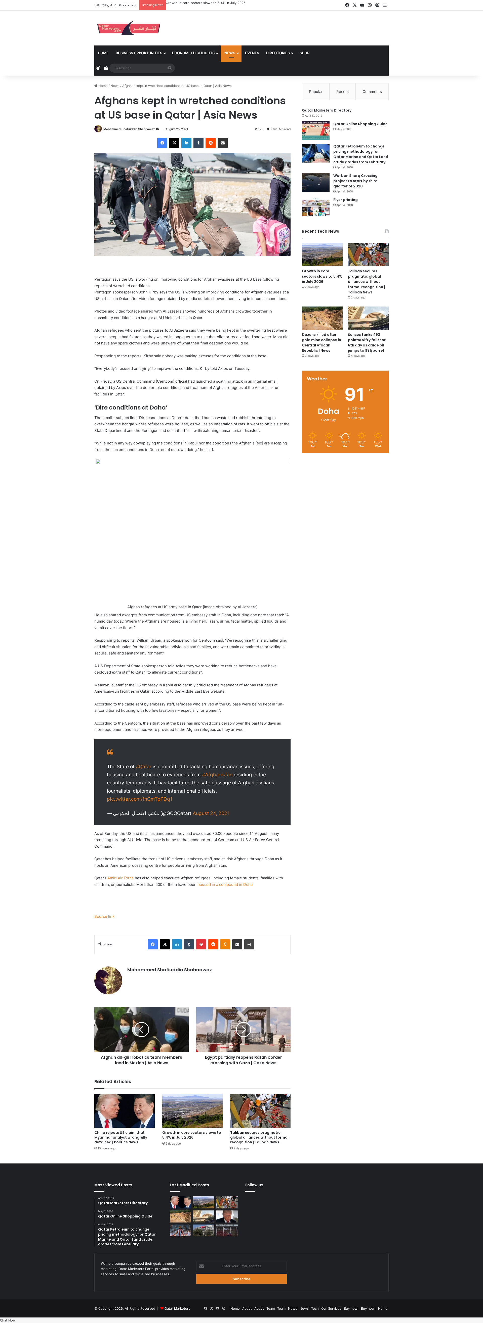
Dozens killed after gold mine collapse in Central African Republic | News (321, 342)
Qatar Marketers (177, 1308)
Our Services (331, 1308)
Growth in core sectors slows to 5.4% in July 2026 (191, 1135)
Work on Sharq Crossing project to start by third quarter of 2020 (355, 181)
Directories (278, 53)
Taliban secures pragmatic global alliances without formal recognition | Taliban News (232, 3)
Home (103, 53)
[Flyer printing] (316, 206)
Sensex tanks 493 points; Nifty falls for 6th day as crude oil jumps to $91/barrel (367, 342)
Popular (316, 91)
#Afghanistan (217, 775)
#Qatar (143, 767)
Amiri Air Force (120, 878)
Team (270, 1308)
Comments (372, 91)
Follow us (254, 1185)
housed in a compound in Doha (225, 884)
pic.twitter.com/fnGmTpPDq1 (139, 799)
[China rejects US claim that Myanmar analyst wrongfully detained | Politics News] (124, 1111)
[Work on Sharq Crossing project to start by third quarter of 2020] (316, 182)
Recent (342, 91)
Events (252, 53)
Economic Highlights (193, 53)
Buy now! (351, 1308)
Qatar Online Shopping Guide (360, 123)
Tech (315, 1308)
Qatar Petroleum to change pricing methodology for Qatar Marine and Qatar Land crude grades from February (360, 154)
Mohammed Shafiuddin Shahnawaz (129, 129)
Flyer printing (345, 199)
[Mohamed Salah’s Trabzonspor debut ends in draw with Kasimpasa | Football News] (180, 1231)
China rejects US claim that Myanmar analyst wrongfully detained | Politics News (120, 1137)
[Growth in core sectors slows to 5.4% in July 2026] (192, 1111)
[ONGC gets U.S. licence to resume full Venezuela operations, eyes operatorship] (204, 1231)
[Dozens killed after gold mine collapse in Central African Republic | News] (322, 318)
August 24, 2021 (211, 813)
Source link (104, 916)
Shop (304, 53)
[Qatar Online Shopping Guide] (316, 130)
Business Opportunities (139, 53)
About (247, 1308)
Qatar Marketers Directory (326, 110)
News (229, 53)
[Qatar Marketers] (128, 28)
